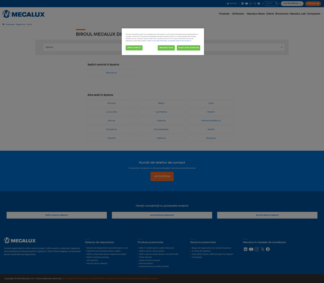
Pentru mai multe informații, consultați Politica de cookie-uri (169, 41)
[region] (163, 41)
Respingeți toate (166, 47)
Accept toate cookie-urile (188, 47)
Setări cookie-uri (134, 47)
